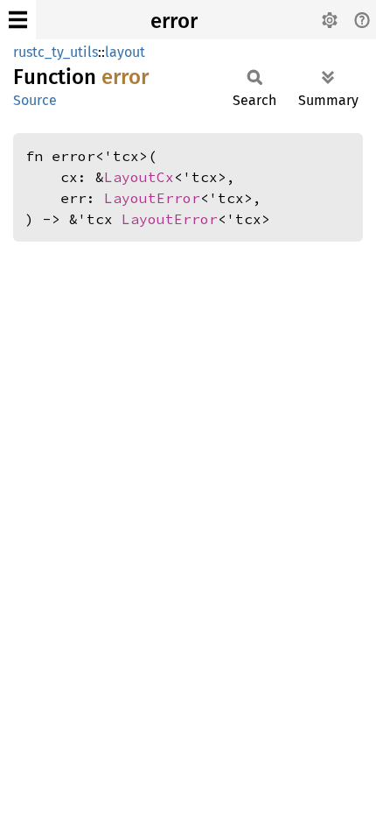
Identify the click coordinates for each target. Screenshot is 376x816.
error (174, 21)
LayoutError (152, 198)
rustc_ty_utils (55, 52)
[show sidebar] (18, 19)
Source (35, 100)
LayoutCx (139, 177)
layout (125, 52)
